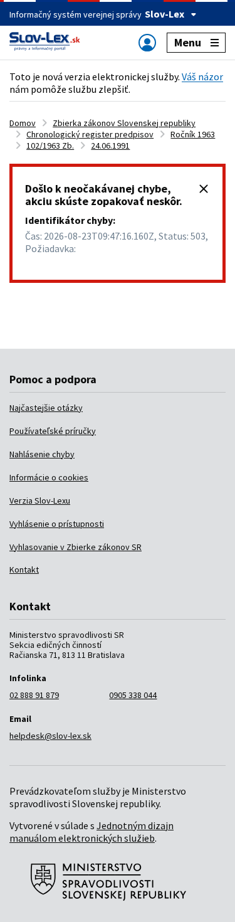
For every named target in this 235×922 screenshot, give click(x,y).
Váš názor (202, 76)
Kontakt (24, 569)
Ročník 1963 (192, 134)
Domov (22, 123)
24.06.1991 (110, 145)
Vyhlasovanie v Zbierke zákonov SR (75, 547)
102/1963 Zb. (50, 145)
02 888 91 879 (34, 695)
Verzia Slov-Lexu (39, 500)
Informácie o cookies (48, 477)
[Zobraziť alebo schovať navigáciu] (147, 42)
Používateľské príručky (52, 431)
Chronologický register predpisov (90, 134)
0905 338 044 (133, 695)
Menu (187, 42)
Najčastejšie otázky (46, 407)
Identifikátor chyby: (70, 220)
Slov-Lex (164, 14)
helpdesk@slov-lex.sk (50, 735)
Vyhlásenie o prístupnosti (56, 523)
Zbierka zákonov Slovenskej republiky (124, 123)
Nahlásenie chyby (42, 454)
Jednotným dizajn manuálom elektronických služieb (91, 831)
